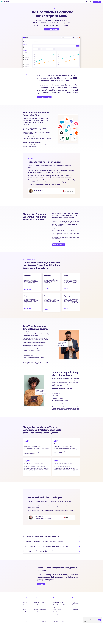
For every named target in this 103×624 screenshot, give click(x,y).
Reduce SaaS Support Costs (40, 607)
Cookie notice (37, 621)
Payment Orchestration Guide (59, 604)
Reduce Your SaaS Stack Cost (40, 600)
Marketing (25, 602)
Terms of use (25, 621)
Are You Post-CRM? (57, 600)
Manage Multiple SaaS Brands (40, 609)
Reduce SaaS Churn (38, 611)
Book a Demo (56, 611)
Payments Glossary (57, 607)
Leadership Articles (57, 609)
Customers (25, 600)
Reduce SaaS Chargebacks (39, 602)
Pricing (87, 1)
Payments (25, 607)
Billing (24, 604)
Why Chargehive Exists (58, 602)
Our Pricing (55, 614)
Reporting (25, 611)
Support (24, 609)
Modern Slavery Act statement (48, 621)
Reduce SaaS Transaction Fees (40, 604)
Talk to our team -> (76, 600)
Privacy (31, 621)
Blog (91, 1)
